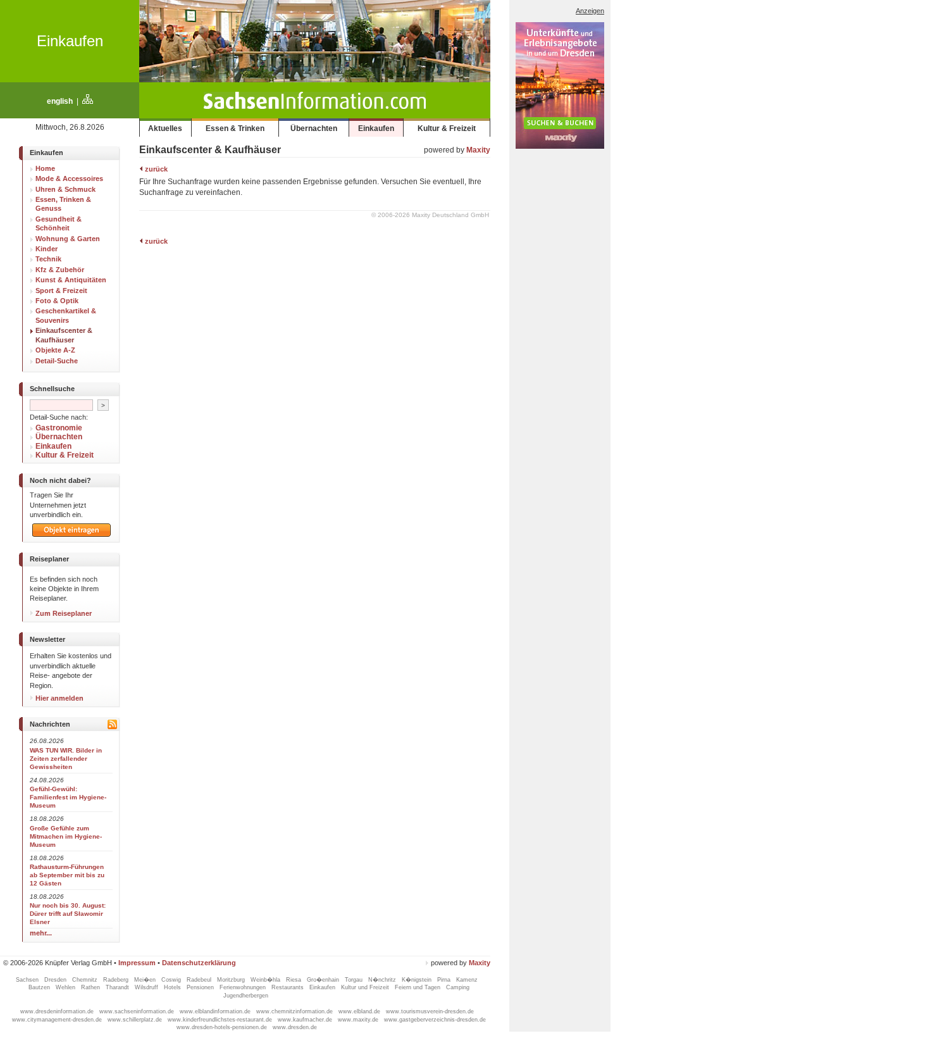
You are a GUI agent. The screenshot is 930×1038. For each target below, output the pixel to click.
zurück (155, 169)
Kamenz (467, 980)
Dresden (56, 980)
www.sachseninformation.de (137, 1011)
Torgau (354, 980)
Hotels (173, 987)
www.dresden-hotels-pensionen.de (223, 1027)
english (60, 101)
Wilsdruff (147, 987)
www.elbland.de (360, 1011)
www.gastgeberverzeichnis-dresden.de (435, 1019)
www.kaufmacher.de (306, 1019)
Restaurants (288, 987)
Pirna (444, 980)
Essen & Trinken (235, 128)
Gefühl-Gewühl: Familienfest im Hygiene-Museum (68, 797)
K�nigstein (417, 980)
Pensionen (201, 987)
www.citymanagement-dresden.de (58, 1019)
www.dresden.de (295, 1027)
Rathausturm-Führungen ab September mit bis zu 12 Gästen (67, 875)
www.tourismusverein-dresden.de (430, 1011)
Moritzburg (232, 980)
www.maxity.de (359, 1019)
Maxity (478, 150)
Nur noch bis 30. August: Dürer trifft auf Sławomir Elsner (68, 913)
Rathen (91, 987)
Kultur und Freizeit (366, 987)
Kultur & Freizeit (447, 128)
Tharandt (118, 987)
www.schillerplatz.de (136, 1019)
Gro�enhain (324, 980)
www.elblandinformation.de (216, 1011)
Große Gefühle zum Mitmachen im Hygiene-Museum (66, 836)
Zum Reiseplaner (63, 613)
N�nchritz (383, 980)
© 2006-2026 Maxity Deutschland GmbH (430, 214)
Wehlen (66, 987)
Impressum (137, 962)
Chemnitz (85, 980)
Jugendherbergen (246, 995)
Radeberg (116, 980)
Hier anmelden (59, 698)
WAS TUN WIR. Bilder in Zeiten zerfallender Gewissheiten (66, 758)
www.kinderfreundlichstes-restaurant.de (221, 1019)
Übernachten (313, 128)
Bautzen (40, 987)
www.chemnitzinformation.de (295, 1011)
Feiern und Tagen (418, 987)
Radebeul (200, 980)
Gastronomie (58, 427)
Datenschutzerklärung (199, 962)
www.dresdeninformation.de (58, 1011)
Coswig (172, 980)
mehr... (41, 933)
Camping (457, 987)
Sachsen (28, 980)
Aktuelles (165, 128)
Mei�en (146, 980)
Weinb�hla (266, 980)
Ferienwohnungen (244, 987)
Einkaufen (70, 40)
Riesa (294, 980)
